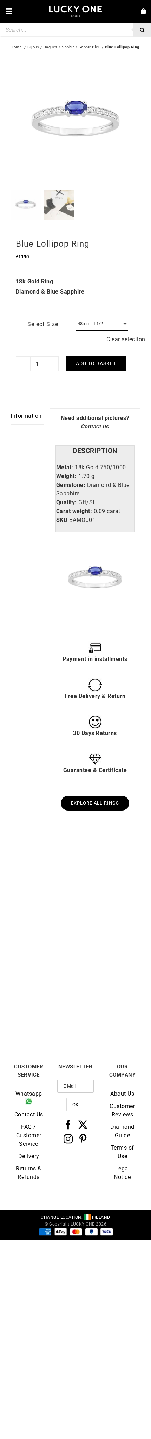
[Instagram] (68, 1138)
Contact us (95, 426)
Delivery (28, 1156)
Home (16, 47)
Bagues (51, 47)
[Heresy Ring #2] (43, 957)
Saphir (68, 47)
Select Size (42, 324)
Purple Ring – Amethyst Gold (43, 928)
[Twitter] (83, 1124)
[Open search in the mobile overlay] (75, 30)
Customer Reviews (122, 1110)
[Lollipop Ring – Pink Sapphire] (108, 865)
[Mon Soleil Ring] (108, 957)
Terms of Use (122, 1152)
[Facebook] (68, 1124)
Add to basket (96, 363)
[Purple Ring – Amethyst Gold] (43, 865)
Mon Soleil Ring (108, 1017)
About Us (122, 1093)
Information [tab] (26, 416)
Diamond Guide (122, 1131)
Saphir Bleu (90, 47)
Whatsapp (28, 1093)
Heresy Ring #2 (43, 1017)
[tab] (95, 451)
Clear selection (125, 339)
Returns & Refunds (28, 1172)
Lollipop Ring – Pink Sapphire (108, 928)
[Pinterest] (83, 1138)
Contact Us (28, 1114)
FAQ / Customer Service (28, 1135)
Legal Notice (122, 1172)
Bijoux (33, 47)
